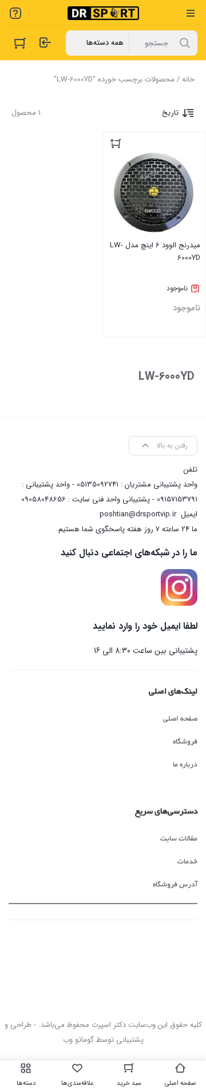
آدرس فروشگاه (175, 885)
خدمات (187, 862)
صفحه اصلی (180, 719)
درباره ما (185, 765)
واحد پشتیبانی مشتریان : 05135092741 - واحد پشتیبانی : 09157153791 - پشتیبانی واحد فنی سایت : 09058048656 (109, 491)
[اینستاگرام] (179, 587)
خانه (188, 79)
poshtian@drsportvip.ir (138, 514)
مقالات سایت (178, 839)
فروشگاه (185, 742)
